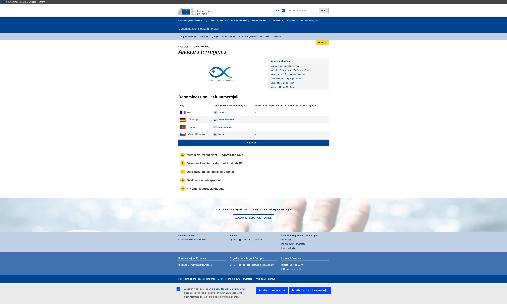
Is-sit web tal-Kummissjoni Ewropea (195, 265)
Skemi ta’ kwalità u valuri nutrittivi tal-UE (289, 74)
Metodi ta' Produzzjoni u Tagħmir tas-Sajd (290, 70)
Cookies (222, 279)
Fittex (324, 10)
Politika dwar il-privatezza (293, 244)
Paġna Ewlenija (188, 36)
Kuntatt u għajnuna (249, 36)
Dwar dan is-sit (273, 36)
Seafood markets (258, 21)
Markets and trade (239, 21)
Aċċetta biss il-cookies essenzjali (310, 290)
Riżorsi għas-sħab (206, 279)
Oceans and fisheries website (192, 240)
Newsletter (257, 240)
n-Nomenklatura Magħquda (283, 87)
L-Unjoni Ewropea (289, 269)
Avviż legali (260, 279)
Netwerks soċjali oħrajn (263, 265)
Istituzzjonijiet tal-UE (291, 265)
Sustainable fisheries (218, 21)
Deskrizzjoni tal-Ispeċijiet (282, 83)
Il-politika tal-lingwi (187, 279)
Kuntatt (271, 279)
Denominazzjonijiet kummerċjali (283, 21)
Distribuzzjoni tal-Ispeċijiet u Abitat (287, 79)
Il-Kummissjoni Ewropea (189, 21)
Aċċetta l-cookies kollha (272, 290)
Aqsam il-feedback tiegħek (253, 217)
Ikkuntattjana (287, 240)
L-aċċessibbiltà (288, 248)
